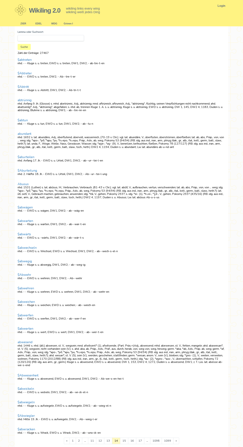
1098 (156, 441)
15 (124, 441)
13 (108, 441)
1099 (167, 441)
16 (132, 441)
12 (100, 441)
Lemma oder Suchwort (30, 32)
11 (92, 441)
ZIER (23, 23)
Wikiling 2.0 (44, 10)
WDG (54, 23)
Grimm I (68, 23)
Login (221, 5)
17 (140, 441)
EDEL (38, 23)
